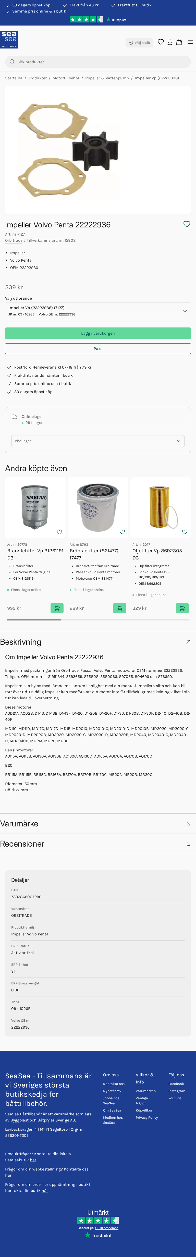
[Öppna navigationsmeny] (190, 41)
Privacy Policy (147, 1117)
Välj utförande (18, 298)
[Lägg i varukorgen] (57, 608)
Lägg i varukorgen (98, 333)
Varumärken (146, 1091)
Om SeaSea (112, 1110)
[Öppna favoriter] (160, 41)
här (33, 1159)
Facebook (176, 1084)
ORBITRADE (21, 915)
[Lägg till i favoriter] (59, 532)
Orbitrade (13, 240)
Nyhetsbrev (112, 1091)
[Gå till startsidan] (9, 39)
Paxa (98, 348)
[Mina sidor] (170, 41)
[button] (98, 642)
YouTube (174, 1098)
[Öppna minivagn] (179, 41)
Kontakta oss (114, 1084)
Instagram (176, 1091)
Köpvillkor (144, 1110)
